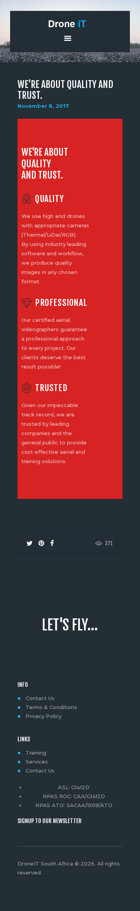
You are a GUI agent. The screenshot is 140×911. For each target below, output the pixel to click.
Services (37, 761)
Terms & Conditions (51, 707)
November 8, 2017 (43, 106)
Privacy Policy (43, 716)
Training (36, 753)
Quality (49, 199)
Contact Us (40, 698)
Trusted (51, 388)
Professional (61, 303)
